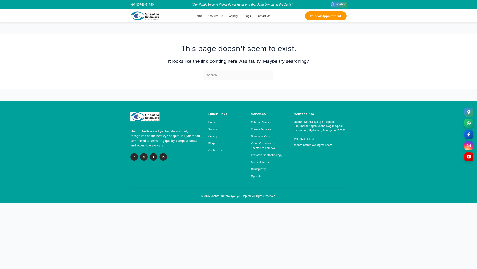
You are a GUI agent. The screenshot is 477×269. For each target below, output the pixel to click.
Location (340, 4)
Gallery (233, 16)
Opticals (256, 176)
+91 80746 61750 (142, 4)
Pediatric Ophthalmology (266, 155)
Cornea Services (261, 129)
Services (213, 16)
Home (198, 16)
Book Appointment (328, 16)
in (163, 157)
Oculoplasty (258, 169)
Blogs (247, 16)
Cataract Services (261, 122)
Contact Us (263, 16)
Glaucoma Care (260, 136)
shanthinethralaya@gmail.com (313, 145)
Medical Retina (260, 162)
